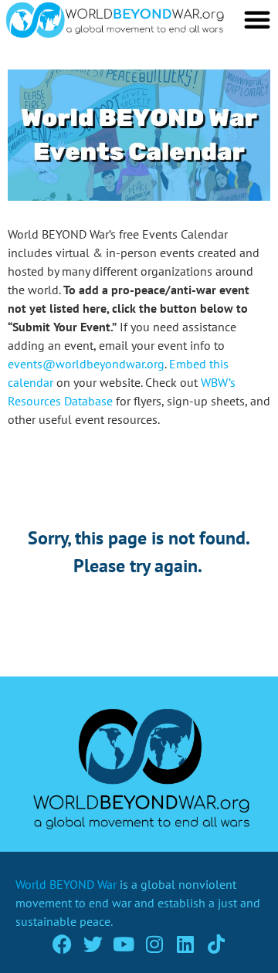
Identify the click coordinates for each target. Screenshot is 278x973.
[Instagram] (154, 944)
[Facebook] (62, 944)
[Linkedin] (185, 944)
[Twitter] (93, 944)
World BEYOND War (66, 884)
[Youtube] (123, 944)
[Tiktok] (216, 944)
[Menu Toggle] (257, 19)
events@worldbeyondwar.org (86, 363)
